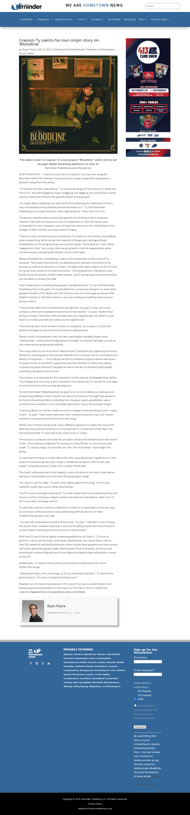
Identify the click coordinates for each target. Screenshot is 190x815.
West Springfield (82, 682)
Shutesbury (78, 674)
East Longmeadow (100, 658)
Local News (26, 19)
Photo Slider (26, 53)
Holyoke (89, 666)
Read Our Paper (159, 19)
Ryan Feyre (29, 49)
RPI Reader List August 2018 (144, 695)
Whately (68, 686)
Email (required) (144, 670)
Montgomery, (87, 670)
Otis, (113, 670)
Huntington (101, 666)
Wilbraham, (95, 686)
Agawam (68, 654)
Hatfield (79, 666)
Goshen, (92, 662)
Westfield (97, 682)
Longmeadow (71, 670)
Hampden (69, 666)
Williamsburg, (81, 686)
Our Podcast (114, 19)
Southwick (85, 678)
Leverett (113, 666)
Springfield (98, 678)
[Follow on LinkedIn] (48, 663)
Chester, (101, 654)
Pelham (121, 670)
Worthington (113, 686)
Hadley (120, 662)
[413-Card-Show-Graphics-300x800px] (148, 156)
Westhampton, (111, 682)
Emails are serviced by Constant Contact (147, 780)
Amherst (78, 654)
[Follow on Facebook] (30, 663)
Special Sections (63, 19)
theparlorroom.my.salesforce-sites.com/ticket (57, 592)
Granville (111, 662)
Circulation (96, 19)
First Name (140, 657)
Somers (90, 674)
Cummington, (82, 658)
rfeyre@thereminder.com (59, 613)
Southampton (71, 678)
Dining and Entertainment (69, 49)
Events (81, 19)
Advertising (129, 19)
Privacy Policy (95, 804)
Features (91, 49)
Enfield (83, 662)
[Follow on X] (42, 663)
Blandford (90, 654)
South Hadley (102, 674)
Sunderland (111, 678)
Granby (101, 662)
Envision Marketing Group (100, 808)
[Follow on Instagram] (36, 663)
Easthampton (71, 662)
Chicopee (69, 658)
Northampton (106, 49)
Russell (67, 674)
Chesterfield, (113, 654)
